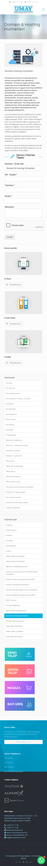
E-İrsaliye (9, 540)
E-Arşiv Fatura (9, 318)
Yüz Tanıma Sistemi (13, 497)
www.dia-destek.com (14, 830)
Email (8, 196)
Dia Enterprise (11, 414)
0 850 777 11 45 (17, 2)
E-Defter (7, 357)
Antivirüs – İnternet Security (17, 445)
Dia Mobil (9, 430)
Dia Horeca (10, 424)
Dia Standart (11, 409)
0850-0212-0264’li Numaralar (17, 566)
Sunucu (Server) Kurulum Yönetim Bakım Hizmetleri (21, 573)
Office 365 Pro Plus (13, 482)
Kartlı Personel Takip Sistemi (17, 502)
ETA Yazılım (8, 758)
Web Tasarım (11, 600)
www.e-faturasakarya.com (16, 832)
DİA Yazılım (8, 762)
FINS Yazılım (9, 767)
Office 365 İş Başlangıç (14, 466)
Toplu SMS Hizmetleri (14, 626)
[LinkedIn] (27, 862)
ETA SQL (9, 383)
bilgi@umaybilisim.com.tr (16, 837)
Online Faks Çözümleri (14, 631)
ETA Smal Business (13, 393)
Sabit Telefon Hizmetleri (15, 556)
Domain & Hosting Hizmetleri (17, 616)
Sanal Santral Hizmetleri (15, 561)
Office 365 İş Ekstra (13, 476)
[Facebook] (20, 862)
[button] (41, 860)
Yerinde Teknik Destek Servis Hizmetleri (21, 590)
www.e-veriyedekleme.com (17, 835)
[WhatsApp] (16, 862)
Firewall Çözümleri (13, 450)
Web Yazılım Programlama (16, 610)
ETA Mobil (9, 404)
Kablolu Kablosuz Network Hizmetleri (20, 579)
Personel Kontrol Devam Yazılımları (19, 487)
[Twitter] (23, 862)
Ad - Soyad (11, 174)
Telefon (10, 185)
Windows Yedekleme (14, 440)
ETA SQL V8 (10, 388)
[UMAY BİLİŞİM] (23, 9)
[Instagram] (30, 862)
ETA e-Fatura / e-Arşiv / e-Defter (18, 398)
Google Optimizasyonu (15, 621)
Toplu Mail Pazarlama (14, 636)
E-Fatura (7, 279)
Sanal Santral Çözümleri (13, 771)
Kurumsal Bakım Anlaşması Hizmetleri (20, 595)
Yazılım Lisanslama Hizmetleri (17, 584)
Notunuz (9, 207)
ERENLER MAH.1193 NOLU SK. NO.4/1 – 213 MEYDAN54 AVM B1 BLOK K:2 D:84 (20, 817)
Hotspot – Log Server (14, 456)
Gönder (10, 237)
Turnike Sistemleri (13, 508)
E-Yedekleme (11, 435)
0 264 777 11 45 (32, 2)
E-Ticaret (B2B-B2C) (13, 605)
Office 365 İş (10, 471)
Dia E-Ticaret (11, 419)
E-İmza (8, 551)
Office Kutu (10, 461)
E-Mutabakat (11, 546)
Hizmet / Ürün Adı (14, 163)
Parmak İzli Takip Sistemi (15, 492)
